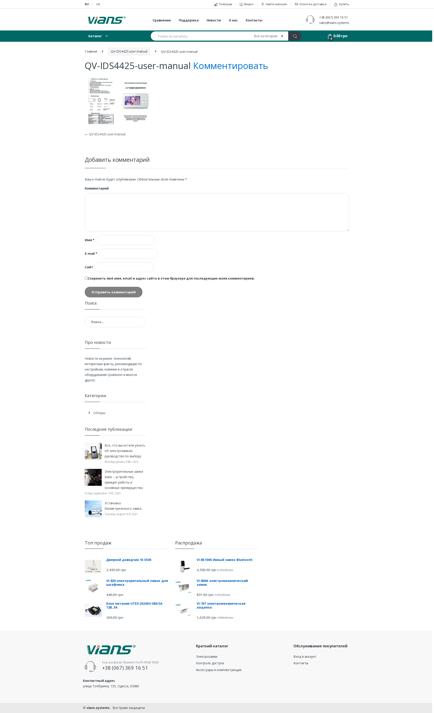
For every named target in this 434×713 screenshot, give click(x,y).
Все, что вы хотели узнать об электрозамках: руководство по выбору (125, 450)
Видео (248, 4)
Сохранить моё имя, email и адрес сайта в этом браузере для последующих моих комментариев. (171, 278)
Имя (89, 240)
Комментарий (96, 188)
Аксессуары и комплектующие (218, 670)
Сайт (89, 267)
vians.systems (98, 708)
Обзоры (99, 413)
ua (98, 4)
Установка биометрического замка (123, 506)
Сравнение (162, 20)
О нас (233, 20)
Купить (344, 4)
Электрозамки (206, 656)
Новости (214, 20)
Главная (91, 51)
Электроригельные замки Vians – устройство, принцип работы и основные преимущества (124, 479)
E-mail (91, 254)
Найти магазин (276, 4)
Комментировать (230, 65)
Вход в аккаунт (304, 656)
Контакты (254, 20)
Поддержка (189, 20)
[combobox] (200, 36)
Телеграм (225, 4)
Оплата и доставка (312, 4)
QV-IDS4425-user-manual (129, 51)
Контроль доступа (210, 663)
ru (87, 4)
